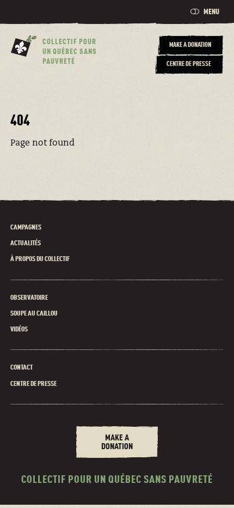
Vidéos (19, 329)
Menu (211, 12)
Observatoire (29, 297)
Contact (21, 367)
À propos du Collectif (40, 259)
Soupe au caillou (34, 313)
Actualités (25, 243)
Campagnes (25, 227)
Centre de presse (33, 384)
